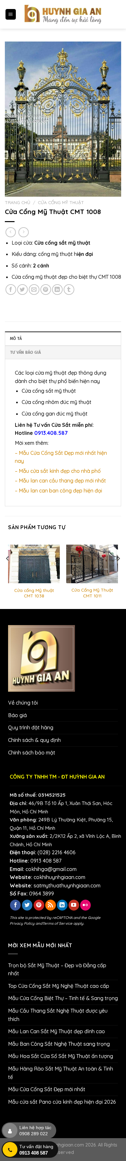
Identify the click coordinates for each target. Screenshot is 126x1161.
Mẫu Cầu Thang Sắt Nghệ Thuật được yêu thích (58, 1014)
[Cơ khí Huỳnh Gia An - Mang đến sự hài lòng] (63, 14)
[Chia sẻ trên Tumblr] (69, 289)
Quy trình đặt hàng (30, 727)
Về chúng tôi (23, 702)
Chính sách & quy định (34, 740)
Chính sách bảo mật (31, 752)
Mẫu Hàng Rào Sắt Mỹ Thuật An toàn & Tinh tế (60, 1072)
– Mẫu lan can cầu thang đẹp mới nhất (60, 480)
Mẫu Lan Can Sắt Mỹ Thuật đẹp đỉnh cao (56, 1031)
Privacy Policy (22, 923)
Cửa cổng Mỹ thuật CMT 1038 (34, 593)
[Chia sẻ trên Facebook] (10, 289)
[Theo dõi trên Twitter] (27, 905)
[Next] (118, 571)
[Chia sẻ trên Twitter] (22, 289)
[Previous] (8, 571)
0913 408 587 (45, 860)
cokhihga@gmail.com (51, 869)
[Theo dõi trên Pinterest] (39, 905)
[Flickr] (85, 905)
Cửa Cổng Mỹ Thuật (61, 202)
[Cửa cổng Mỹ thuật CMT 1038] (34, 564)
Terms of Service (57, 923)
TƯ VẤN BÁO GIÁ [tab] (25, 352)
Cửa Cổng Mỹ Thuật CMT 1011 (92, 592)
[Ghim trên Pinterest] (45, 289)
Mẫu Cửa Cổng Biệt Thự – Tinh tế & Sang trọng (63, 998)
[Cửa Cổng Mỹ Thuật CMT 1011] (92, 564)
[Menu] (10, 14)
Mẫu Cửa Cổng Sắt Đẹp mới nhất (46, 1089)
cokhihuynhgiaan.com (59, 877)
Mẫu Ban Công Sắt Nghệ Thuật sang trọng (59, 1044)
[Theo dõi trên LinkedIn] (62, 905)
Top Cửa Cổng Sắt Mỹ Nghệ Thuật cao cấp (58, 986)
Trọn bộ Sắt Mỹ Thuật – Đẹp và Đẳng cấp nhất (57, 969)
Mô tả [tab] (16, 338)
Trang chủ (17, 202)
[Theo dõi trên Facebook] (15, 905)
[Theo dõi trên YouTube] (73, 905)
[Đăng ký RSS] (50, 905)
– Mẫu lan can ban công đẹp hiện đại (58, 490)
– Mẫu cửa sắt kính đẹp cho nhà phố (58, 471)
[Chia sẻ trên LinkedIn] (57, 289)
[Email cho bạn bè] (34, 289)
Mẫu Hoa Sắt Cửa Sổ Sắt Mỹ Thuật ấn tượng (60, 1056)
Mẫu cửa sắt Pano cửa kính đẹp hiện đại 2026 (62, 1102)
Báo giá (17, 715)
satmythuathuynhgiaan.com (67, 885)
